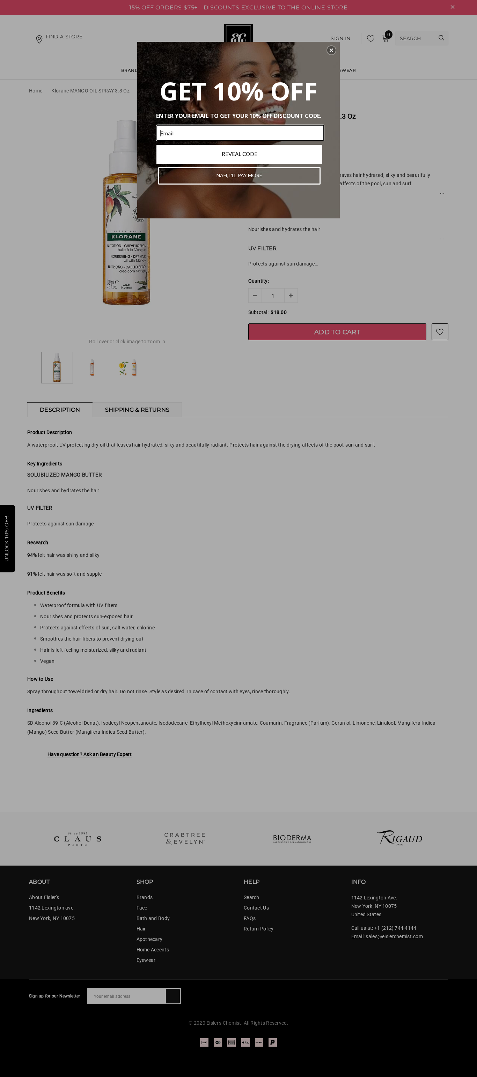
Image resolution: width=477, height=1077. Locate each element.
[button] (331, 50)
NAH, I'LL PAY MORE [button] (239, 175)
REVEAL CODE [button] (239, 154)
